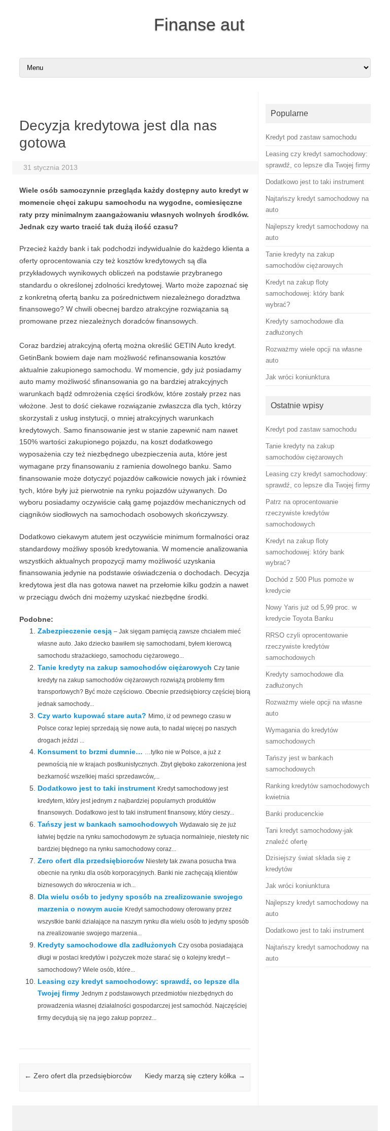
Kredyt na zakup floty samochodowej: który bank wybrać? (305, 552)
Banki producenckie (294, 814)
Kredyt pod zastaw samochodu (311, 429)
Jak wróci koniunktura (298, 886)
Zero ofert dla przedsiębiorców (91, 861)
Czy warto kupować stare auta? (92, 716)
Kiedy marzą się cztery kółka (195, 1076)
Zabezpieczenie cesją (75, 631)
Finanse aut (199, 24)
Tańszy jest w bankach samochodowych (108, 824)
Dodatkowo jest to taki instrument (96, 788)
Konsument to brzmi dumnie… (90, 752)
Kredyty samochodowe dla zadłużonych (107, 945)
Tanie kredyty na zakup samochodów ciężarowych (125, 667)
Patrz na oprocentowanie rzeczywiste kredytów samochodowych (302, 513)
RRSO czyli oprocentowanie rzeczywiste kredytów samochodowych (307, 646)
